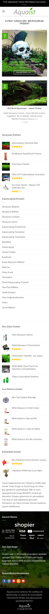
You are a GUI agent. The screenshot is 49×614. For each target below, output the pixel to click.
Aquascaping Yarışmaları (13, 237)
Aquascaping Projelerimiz (14, 227)
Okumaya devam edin (24, 72)
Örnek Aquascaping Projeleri (15, 282)
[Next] (43, 53)
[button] (3, 11)
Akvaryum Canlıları (11, 217)
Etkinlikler (6, 242)
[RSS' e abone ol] (18, 581)
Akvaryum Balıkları (10, 207)
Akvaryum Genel (9, 222)
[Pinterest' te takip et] (14, 581)
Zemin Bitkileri (8, 307)
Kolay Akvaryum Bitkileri (13, 262)
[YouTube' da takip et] (23, 581)
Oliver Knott (7, 272)
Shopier (22, 598)
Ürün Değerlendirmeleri (13, 297)
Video (4, 302)
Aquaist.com (12, 592)
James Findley (9, 252)
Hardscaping (8, 247)
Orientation (7, 277)
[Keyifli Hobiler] (24, 11)
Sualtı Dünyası (9, 292)
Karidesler (6, 257)
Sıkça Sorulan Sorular (26, 503)
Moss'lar (6, 267)
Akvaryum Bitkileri (10, 212)
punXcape (24, 53)
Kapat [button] (24, 5)
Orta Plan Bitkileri (10, 287)
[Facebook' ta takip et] (4, 581)
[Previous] (6, 53)
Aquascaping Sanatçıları (13, 232)
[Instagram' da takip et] (9, 581)
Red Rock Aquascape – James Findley (24, 108)
